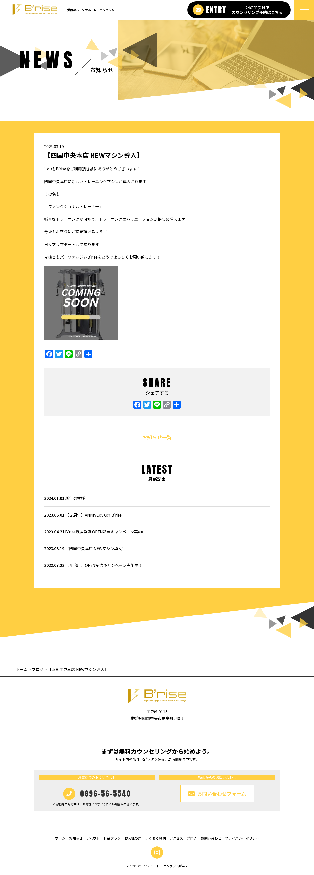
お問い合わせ (211, 838)
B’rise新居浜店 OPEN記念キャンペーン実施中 (95, 531)
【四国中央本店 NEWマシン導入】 (85, 548)
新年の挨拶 (64, 498)
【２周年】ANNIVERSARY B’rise (83, 515)
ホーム (22, 669)
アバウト (93, 838)
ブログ (37, 669)
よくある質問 (155, 838)
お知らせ (76, 838)
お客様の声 (133, 838)
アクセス (176, 838)
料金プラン (112, 838)
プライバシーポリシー (242, 838)
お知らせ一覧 (157, 437)
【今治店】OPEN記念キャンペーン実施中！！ (95, 565)
